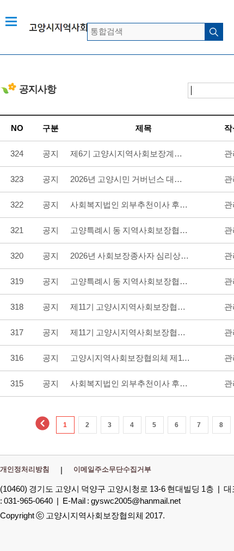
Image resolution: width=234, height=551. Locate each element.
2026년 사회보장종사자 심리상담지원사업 (130, 255)
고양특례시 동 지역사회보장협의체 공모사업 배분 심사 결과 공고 (130, 230)
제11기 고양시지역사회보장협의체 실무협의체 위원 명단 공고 (130, 306)
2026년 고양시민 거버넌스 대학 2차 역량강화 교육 (130, 179)
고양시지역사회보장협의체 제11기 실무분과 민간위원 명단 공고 (130, 357)
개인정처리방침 (25, 469)
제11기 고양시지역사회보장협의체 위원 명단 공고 (130, 332)
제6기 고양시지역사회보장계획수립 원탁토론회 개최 (130, 153)
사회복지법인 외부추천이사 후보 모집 (130, 204)
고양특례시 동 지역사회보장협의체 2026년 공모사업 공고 (130, 281)
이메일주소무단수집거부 (112, 469)
